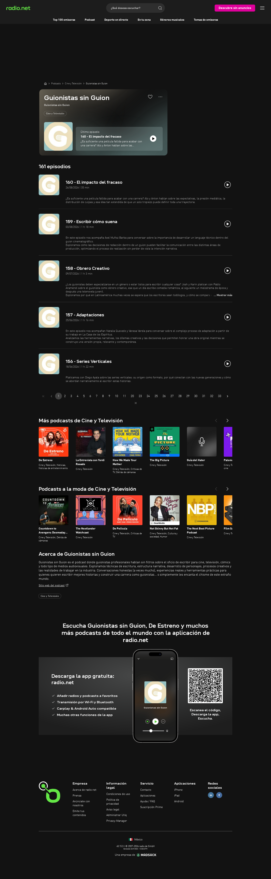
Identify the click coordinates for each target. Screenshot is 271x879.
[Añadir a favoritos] (150, 96)
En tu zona (144, 19)
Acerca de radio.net (84, 790)
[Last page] (135, 403)
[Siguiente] (227, 419)
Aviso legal (112, 809)
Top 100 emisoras (64, 19)
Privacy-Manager (116, 821)
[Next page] (227, 396)
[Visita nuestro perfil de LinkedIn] (210, 795)
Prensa (77, 795)
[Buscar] (160, 8)
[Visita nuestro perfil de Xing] (219, 795)
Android (179, 801)
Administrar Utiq (116, 815)
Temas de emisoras (206, 19)
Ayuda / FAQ (147, 801)
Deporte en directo (116, 19)
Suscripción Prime (151, 807)
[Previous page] (51, 396)
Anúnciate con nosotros (81, 803)
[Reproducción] (153, 138)
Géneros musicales (172, 19)
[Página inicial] (45, 83)
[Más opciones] (160, 96)
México (138, 839)
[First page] (43, 396)
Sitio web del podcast (52, 585)
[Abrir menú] (262, 8)
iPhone (178, 790)
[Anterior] (216, 419)
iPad (177, 795)
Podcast (90, 19)
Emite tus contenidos (79, 813)
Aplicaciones (147, 795)
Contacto (145, 790)
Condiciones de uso (118, 794)
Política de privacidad (112, 801)
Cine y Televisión (55, 114)
